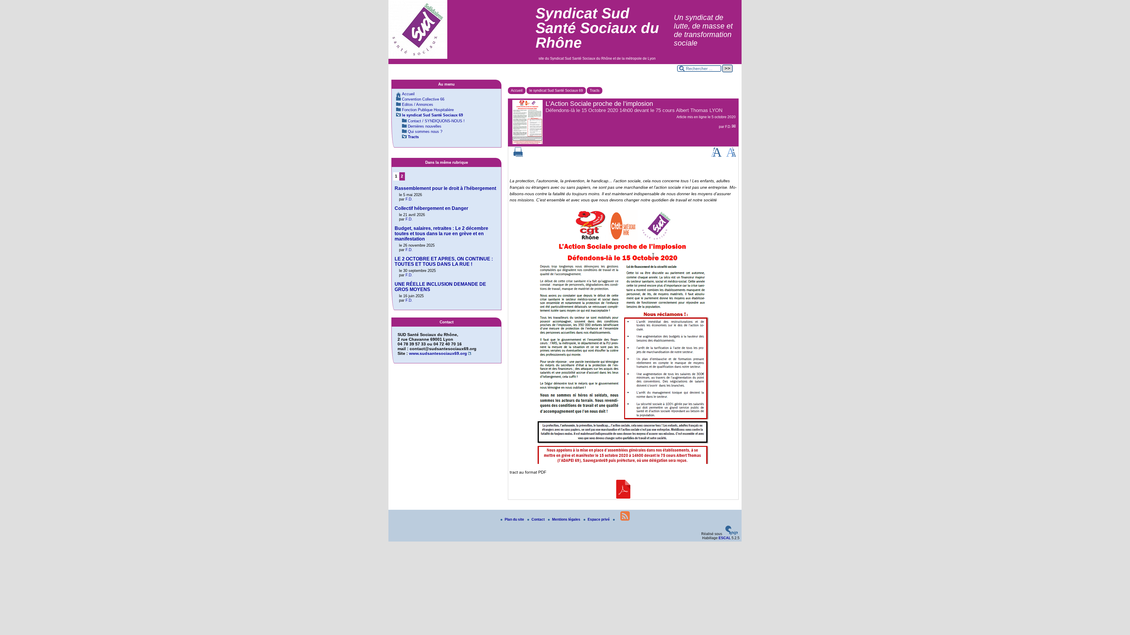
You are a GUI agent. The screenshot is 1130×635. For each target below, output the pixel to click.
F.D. (728, 127)
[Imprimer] (518, 155)
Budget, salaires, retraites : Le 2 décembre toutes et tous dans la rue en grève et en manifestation (441, 233)
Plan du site (515, 519)
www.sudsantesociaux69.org (438, 353)
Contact (538, 519)
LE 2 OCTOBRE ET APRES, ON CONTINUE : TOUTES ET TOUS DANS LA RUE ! (444, 261)
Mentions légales (566, 519)
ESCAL (725, 538)
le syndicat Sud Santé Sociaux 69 (556, 90)
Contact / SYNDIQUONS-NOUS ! (436, 121)
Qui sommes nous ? (425, 131)
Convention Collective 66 (423, 99)
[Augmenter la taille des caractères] (716, 155)
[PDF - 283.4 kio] (623, 497)
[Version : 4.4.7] (731, 534)
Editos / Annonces (417, 104)
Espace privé (599, 519)
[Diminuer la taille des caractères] (731, 155)
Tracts (594, 90)
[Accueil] (417, 58)
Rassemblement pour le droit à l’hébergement (445, 188)
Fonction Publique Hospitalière (428, 110)
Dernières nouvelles (424, 126)
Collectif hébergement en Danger (431, 208)
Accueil (517, 90)
